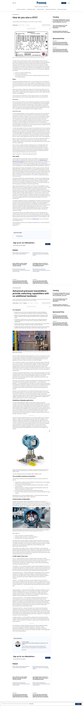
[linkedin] (29, 28)
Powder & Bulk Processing (50, 9)
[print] (49, 28)
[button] (13, 3)
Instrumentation (16, 14)
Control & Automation (21, 9)
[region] (41, 704)
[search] (15, 3)
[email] (34, 28)
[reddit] (33, 28)
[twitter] (31, 28)
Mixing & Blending (40, 9)
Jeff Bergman (15, 25)
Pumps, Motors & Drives (61, 9)
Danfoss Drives (35, 218)
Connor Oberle (25, 636)
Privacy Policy (31, 703)
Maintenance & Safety (31, 9)
